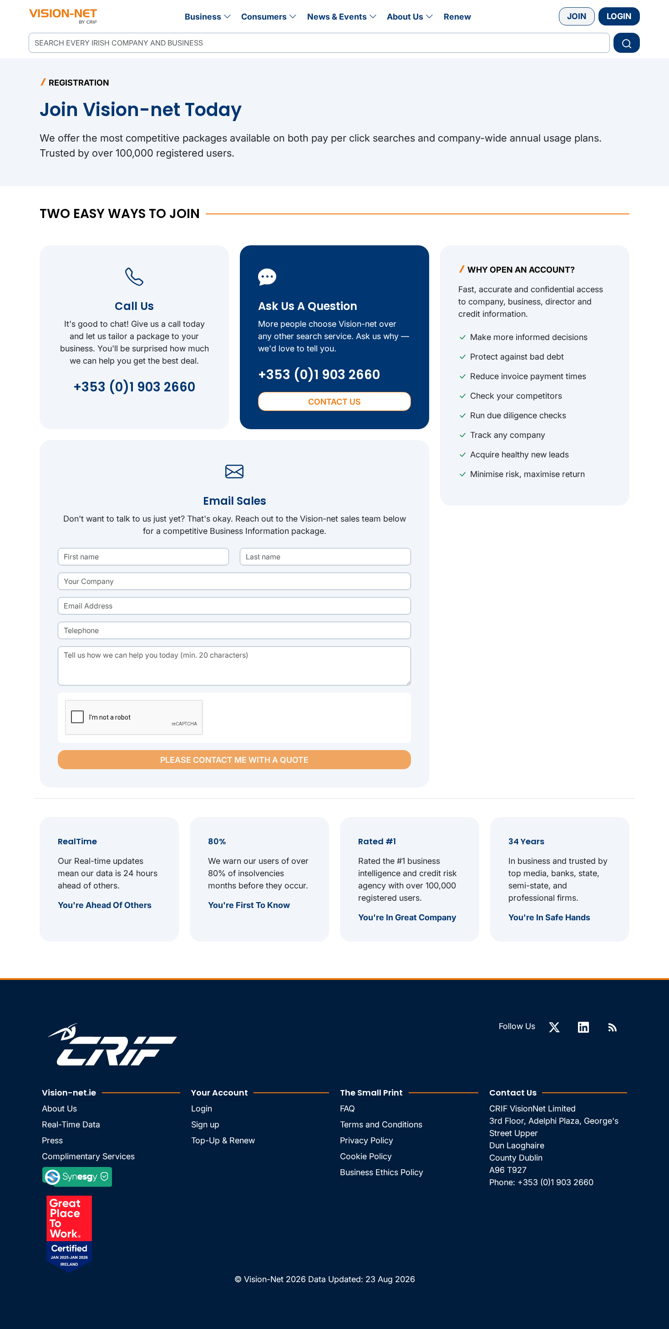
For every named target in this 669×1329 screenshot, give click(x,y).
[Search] (626, 43)
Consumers (264, 16)
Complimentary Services (88, 1156)
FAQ (347, 1108)
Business (203, 16)
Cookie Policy (366, 1156)
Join (576, 16)
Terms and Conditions (381, 1124)
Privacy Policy (366, 1140)
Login (619, 16)
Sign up (205, 1124)
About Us (405, 16)
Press (52, 1140)
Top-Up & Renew (223, 1140)
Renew (457, 16)
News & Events (337, 16)
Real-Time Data (71, 1124)
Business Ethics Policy (381, 1172)
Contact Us (334, 401)
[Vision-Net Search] (63, 16)
